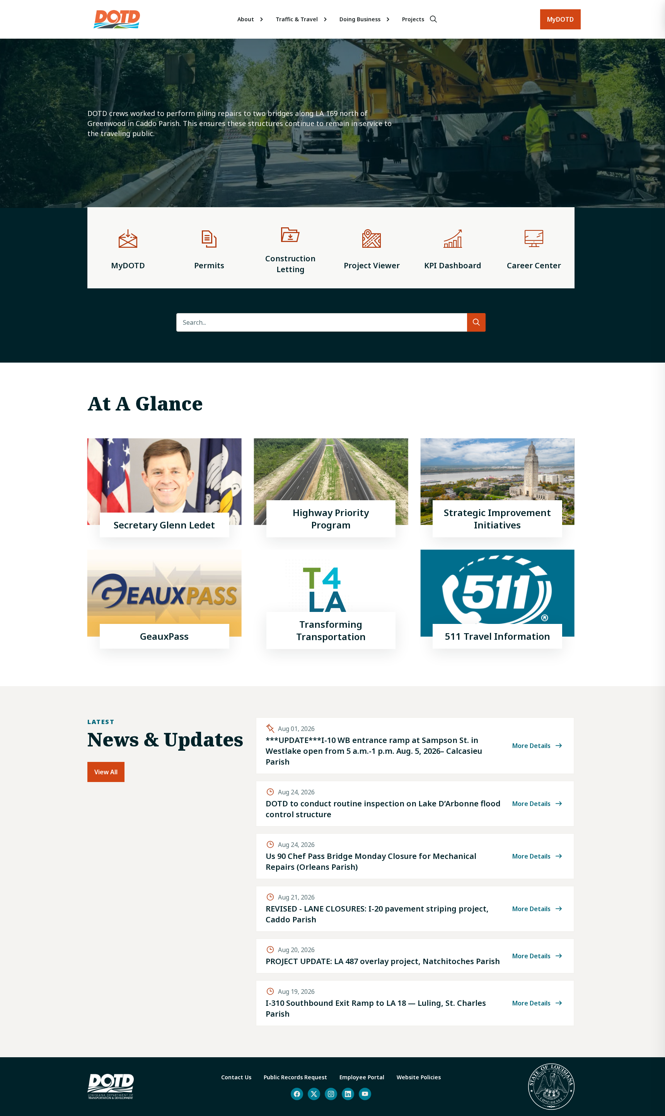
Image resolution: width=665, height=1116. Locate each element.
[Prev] (18, 135)
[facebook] (297, 1094)
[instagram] (331, 1094)
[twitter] (314, 1094)
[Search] (433, 19)
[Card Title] (164, 487)
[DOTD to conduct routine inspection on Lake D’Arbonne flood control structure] (415, 803)
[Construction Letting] (290, 247)
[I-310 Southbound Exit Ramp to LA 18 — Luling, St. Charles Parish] (415, 1003)
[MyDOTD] (128, 247)
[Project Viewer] (371, 247)
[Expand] (261, 19)
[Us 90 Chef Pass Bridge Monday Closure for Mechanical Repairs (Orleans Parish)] (415, 856)
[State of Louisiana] (551, 1086)
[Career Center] (534, 247)
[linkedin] (348, 1094)
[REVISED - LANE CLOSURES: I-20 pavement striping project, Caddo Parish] (415, 908)
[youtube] (365, 1094)
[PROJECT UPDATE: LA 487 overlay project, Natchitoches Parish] (415, 956)
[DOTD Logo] (117, 19)
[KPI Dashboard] (452, 247)
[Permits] (209, 247)
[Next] (643, 135)
